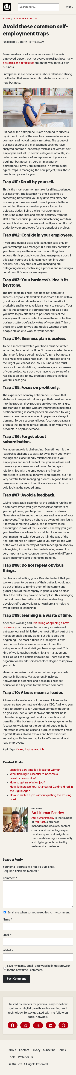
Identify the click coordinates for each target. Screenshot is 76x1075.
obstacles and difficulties (18, 63)
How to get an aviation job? (27, 782)
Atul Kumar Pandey (47, 813)
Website (8, 950)
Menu (69, 7)
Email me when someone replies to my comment (39, 912)
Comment (10, 878)
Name (7, 919)
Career (19, 749)
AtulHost (40, 822)
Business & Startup (25, 18)
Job (42, 749)
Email (7, 935)
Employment (32, 749)
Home (6, 18)
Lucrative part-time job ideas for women (35, 770)
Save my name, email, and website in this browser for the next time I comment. (38, 968)
